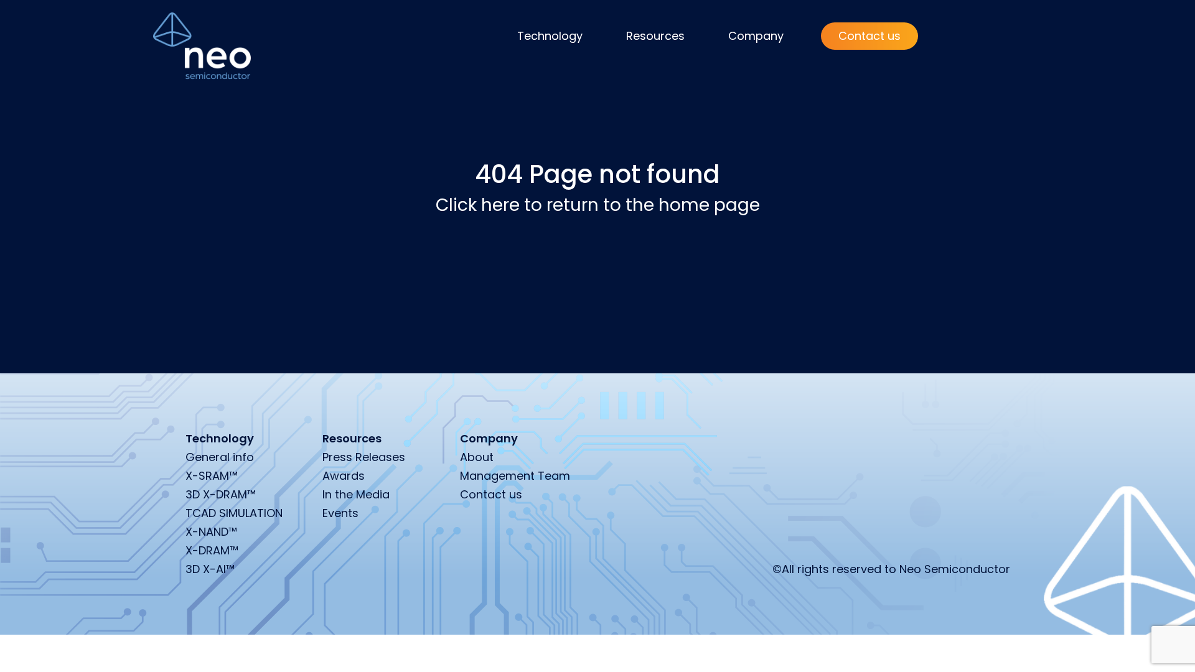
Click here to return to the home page (598, 205)
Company (756, 36)
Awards (343, 475)
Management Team (515, 475)
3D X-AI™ (210, 569)
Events (340, 513)
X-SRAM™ (211, 475)
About (477, 457)
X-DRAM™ (211, 550)
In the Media (356, 494)
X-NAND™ (211, 531)
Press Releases (363, 457)
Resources (655, 36)
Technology (550, 36)
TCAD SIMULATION (234, 513)
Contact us (869, 36)
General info (219, 457)
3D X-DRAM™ (220, 494)
